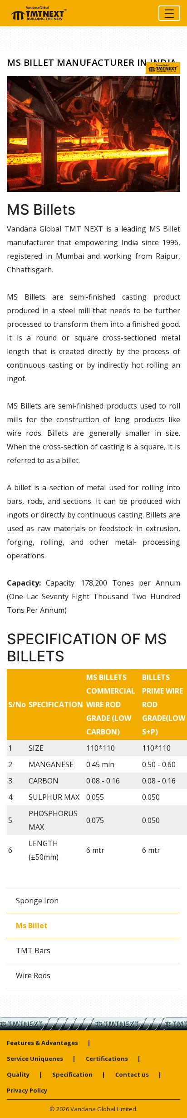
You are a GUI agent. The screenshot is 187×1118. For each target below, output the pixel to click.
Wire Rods (33, 975)
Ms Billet (32, 926)
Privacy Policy (27, 1090)
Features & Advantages (42, 1043)
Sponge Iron (37, 901)
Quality (18, 1074)
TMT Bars (33, 950)
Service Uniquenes (35, 1058)
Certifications (107, 1058)
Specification (72, 1074)
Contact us (132, 1074)
